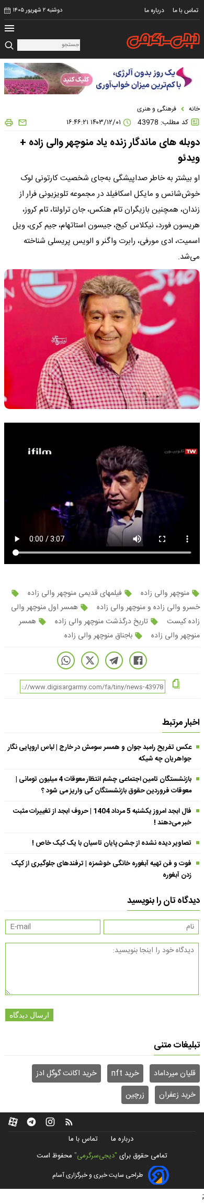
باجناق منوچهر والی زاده (99, 636)
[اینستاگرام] (50, 1122)
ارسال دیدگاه (29, 1015)
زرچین (135, 1095)
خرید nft (125, 1073)
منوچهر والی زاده (165, 593)
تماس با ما (186, 10)
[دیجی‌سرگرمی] (163, 41)
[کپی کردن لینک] (176, 684)
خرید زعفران (177, 1095)
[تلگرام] (114, 660)
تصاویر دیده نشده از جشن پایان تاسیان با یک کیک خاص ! (111, 843)
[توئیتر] (90, 660)
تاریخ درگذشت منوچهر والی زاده (101, 621)
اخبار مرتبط (181, 722)
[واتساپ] (66, 660)
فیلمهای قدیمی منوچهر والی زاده (75, 593)
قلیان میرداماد (175, 1073)
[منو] (9, 29)
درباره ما (155, 10)
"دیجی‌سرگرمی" (95, 1156)
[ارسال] (20, 122)
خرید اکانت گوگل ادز (66, 1073)
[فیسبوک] (138, 660)
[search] (10, 45)
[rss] (69, 1122)
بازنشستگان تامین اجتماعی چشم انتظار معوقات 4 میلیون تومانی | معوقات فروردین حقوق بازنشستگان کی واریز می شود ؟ (103, 785)
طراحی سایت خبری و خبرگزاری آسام (97, 1175)
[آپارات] (13, 1122)
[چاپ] (9, 122)
